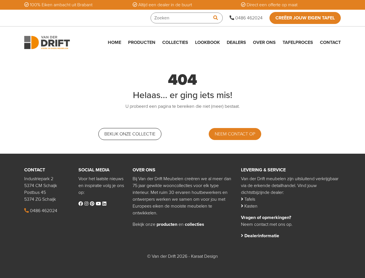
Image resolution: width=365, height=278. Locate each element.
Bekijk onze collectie (129, 134)
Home (114, 42)
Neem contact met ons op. (267, 224)
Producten (141, 42)
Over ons (264, 42)
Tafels (249, 199)
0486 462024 (248, 18)
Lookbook (207, 42)
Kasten (250, 206)
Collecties (175, 42)
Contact (330, 42)
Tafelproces (298, 42)
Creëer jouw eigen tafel (305, 18)
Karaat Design (204, 256)
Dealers (236, 42)
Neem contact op (235, 134)
